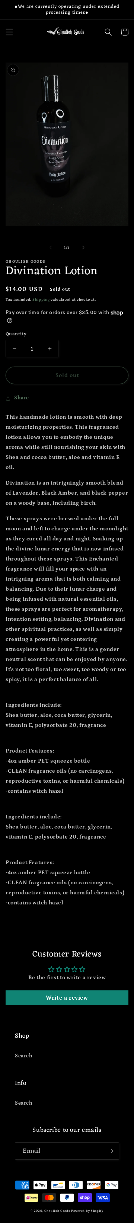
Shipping (41, 299)
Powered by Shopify (87, 1211)
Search (24, 1056)
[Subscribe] (110, 1151)
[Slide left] (50, 247)
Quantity (16, 334)
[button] (9, 32)
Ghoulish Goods (57, 1211)
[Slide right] (83, 247)
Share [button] (21, 398)
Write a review (67, 997)
